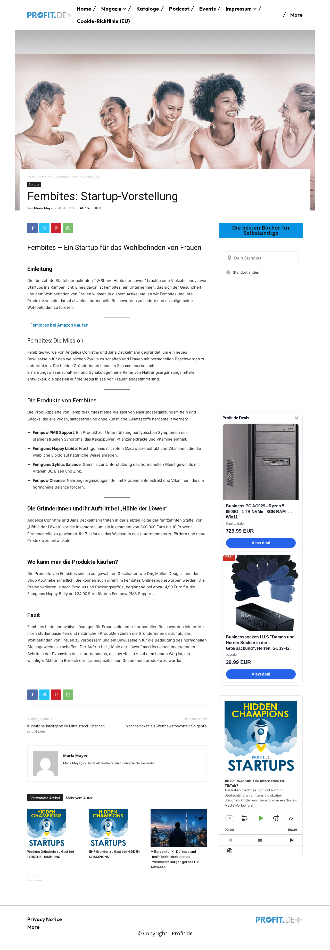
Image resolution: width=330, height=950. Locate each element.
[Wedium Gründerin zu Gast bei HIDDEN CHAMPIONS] (55, 828)
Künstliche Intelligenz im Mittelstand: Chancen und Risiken (66, 729)
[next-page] (39, 877)
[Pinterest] (56, 228)
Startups (45, 177)
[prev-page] (30, 877)
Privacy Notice (44, 919)
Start (30, 177)
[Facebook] (32, 228)
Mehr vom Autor (79, 798)
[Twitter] (44, 228)
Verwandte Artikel (45, 798)
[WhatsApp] (68, 228)
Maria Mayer (44, 208)
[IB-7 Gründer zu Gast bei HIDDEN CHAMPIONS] (117, 828)
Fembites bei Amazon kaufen (59, 325)
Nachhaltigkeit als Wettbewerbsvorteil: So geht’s (166, 726)
